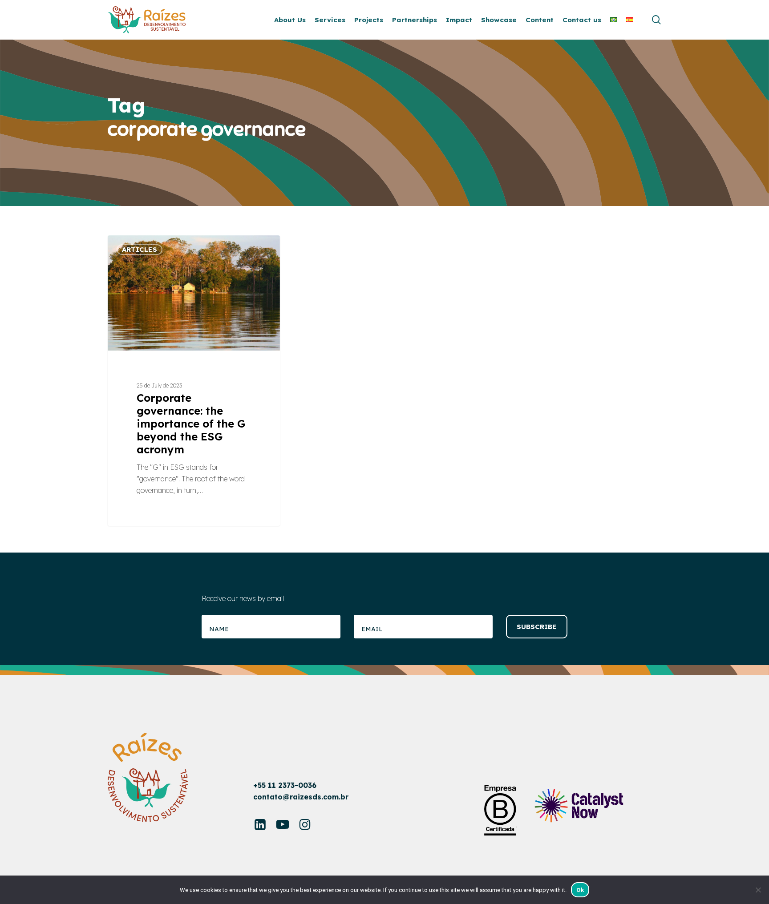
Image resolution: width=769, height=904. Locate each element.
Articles (139, 249)
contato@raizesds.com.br (300, 796)
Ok (580, 890)
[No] (757, 889)
